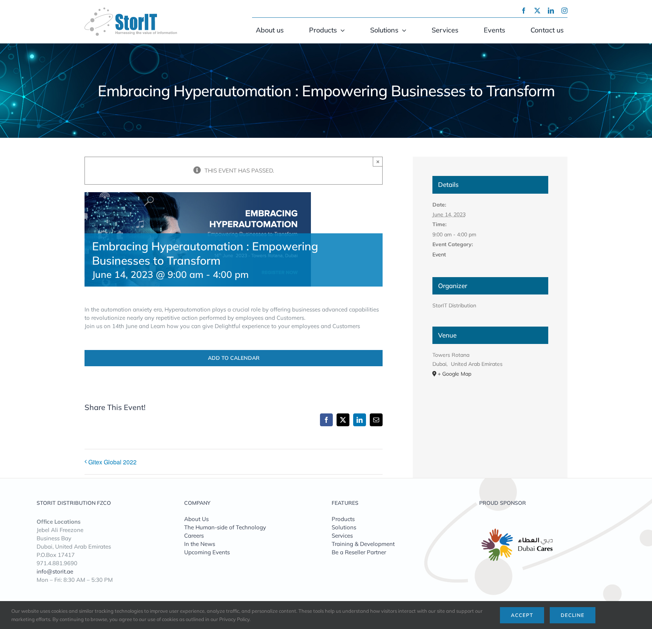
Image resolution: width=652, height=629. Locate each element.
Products (343, 519)
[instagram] (564, 11)
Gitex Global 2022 (112, 462)
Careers (194, 535)
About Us (196, 519)
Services (342, 535)
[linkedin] (551, 11)
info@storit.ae (55, 571)
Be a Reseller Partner (359, 552)
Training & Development (363, 543)
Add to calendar (234, 358)
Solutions (344, 527)
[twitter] (537, 11)
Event (439, 254)
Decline (572, 615)
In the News (199, 543)
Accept (522, 615)
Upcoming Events (207, 552)
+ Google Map (454, 373)
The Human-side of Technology (225, 527)
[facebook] (524, 11)
